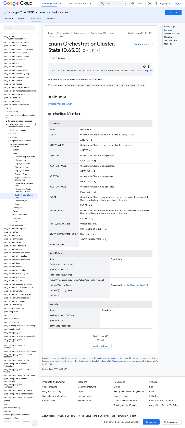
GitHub (117, 387)
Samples (51, 18)
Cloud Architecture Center (125, 401)
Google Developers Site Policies (104, 361)
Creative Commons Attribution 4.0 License (120, 358)
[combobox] (113, 3)
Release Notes (84, 396)
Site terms (71, 416)
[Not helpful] (150, 33)
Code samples (120, 396)
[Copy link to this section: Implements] (69, 96)
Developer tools (80, 33)
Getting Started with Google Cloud (129, 391)
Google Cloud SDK (21, 12)
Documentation (63, 33)
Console (139, 3)
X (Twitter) (154, 396)
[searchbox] (19, 27)
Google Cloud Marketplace (54, 396)
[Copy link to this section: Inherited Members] (85, 114)
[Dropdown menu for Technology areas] (61, 3)
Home (50, 33)
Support (81, 391)
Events (152, 391)
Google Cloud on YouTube (161, 401)
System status (84, 401)
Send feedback (141, 44)
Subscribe (151, 422)
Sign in (178, 3)
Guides (22, 18)
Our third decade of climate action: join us (118, 416)
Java (42, 12)
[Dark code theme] (144, 66)
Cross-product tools (77, 3)
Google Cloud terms (88, 416)
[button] (19, 105)
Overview (8, 18)
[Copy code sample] (149, 66)
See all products (49, 387)
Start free (173, 12)
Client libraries (58, 12)
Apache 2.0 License (66, 361)
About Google (48, 416)
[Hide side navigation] (35, 423)
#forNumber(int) (133, 285)
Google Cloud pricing (51, 391)
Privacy (61, 416)
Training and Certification (125, 405)
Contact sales (48, 401)
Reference (36, 18)
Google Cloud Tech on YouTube (163, 405)
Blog (151, 387)
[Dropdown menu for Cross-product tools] (91, 3)
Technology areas (49, 3)
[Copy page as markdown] (93, 50)
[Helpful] (146, 33)
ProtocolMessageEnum (60, 103)
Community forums (87, 387)
